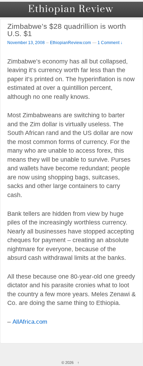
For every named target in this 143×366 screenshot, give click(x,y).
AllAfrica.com (29, 321)
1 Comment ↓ (110, 42)
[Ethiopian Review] (71, 9)
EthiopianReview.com (70, 42)
